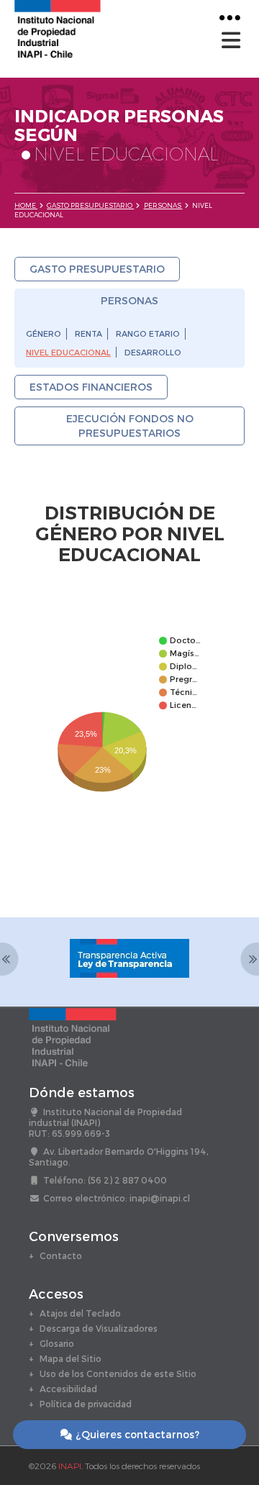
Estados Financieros (91, 387)
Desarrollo (152, 352)
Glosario (57, 1343)
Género (43, 333)
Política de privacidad (86, 1404)
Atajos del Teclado (80, 1313)
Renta (88, 333)
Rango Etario (148, 333)
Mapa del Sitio (70, 1358)
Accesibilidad (68, 1389)
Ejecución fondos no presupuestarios (130, 425)
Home (25, 205)
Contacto (61, 1255)
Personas (163, 205)
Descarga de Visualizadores (99, 1328)
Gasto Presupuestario (90, 205)
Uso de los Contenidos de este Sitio (118, 1373)
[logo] (57, 28)
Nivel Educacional (68, 352)
